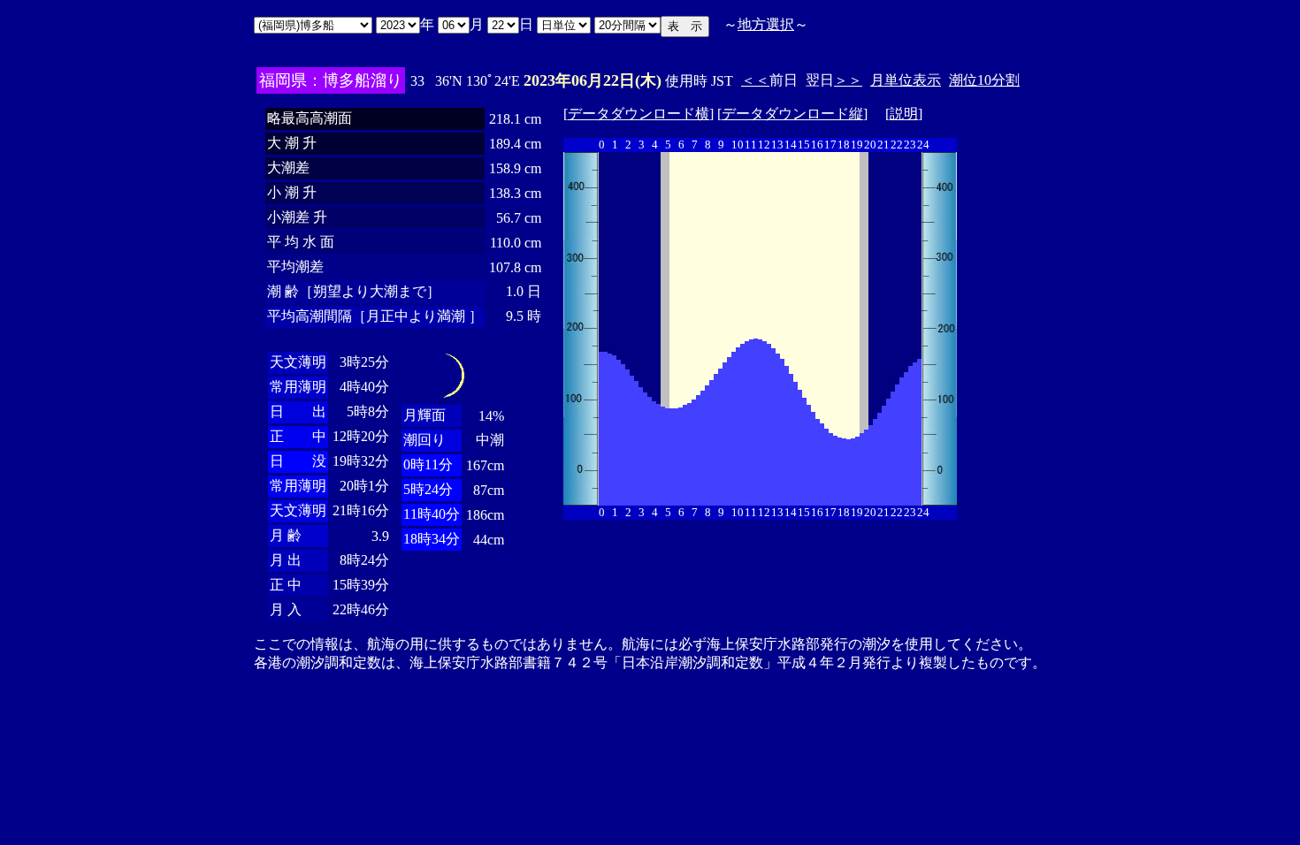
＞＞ (848, 80)
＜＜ (755, 80)
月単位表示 (905, 80)
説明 (904, 113)
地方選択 (766, 24)
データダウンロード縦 (792, 113)
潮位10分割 (984, 80)
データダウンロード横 (638, 113)
